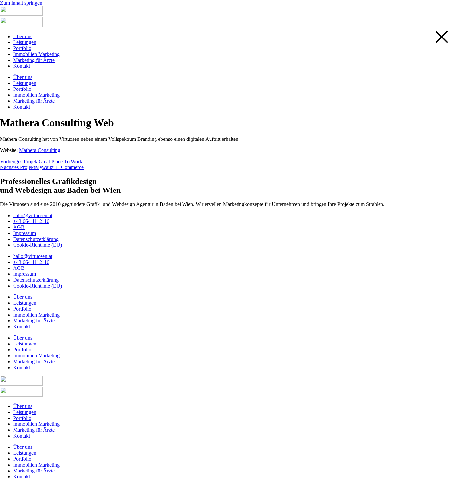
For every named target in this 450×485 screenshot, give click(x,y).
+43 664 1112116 (31, 221)
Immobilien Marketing (36, 315)
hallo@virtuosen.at (32, 215)
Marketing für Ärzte (34, 320)
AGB (19, 227)
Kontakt (21, 326)
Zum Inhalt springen (21, 3)
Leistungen (24, 303)
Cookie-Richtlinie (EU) (37, 245)
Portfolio (22, 309)
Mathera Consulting (39, 150)
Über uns (22, 297)
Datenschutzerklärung (36, 239)
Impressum (24, 233)
